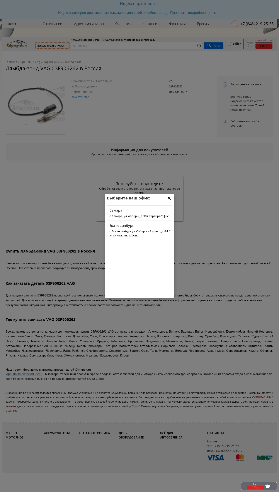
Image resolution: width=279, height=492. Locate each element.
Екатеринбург (121, 225)
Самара (115, 210)
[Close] (169, 198)
